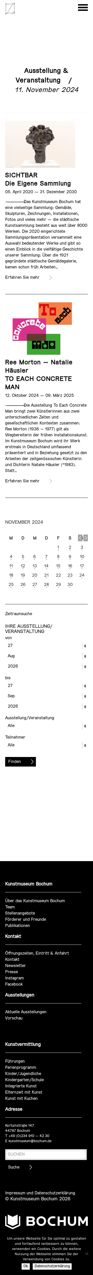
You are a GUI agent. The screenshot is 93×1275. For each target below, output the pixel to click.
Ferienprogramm (20, 1068)
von (8, 638)
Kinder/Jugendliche (23, 1074)
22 (58, 575)
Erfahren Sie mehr (22, 278)
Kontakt (12, 960)
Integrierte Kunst (21, 1086)
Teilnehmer (15, 737)
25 (11, 585)
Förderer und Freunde (25, 920)
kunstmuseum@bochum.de (30, 1141)
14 (46, 566)
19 (23, 575)
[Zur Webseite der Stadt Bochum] (46, 1224)
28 (46, 585)
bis (8, 678)
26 (23, 585)
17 (82, 566)
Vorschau (13, 1018)
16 (70, 566)
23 (70, 575)
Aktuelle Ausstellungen (26, 1012)
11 (11, 566)
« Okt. (80, 538)
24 (81, 575)
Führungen (15, 1061)
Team (10, 907)
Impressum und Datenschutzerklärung (40, 1193)
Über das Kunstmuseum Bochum (35, 901)
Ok (26, 1266)
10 (82, 557)
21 (46, 575)
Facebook (14, 984)
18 (11, 575)
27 (34, 585)
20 (34, 575)
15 (58, 566)
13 (35, 566)
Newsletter (15, 966)
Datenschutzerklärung (52, 1266)
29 (58, 585)
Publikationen (17, 926)
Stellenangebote (20, 913)
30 (70, 585)
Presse (11, 972)
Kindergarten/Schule (24, 1080)
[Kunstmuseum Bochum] (10, 13)
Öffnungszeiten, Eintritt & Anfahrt (37, 953)
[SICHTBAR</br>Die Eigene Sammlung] (40, 144)
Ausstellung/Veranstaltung (29, 718)
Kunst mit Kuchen (21, 1099)
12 (23, 566)
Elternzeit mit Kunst (23, 1092)
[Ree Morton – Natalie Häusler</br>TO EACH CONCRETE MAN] (40, 328)
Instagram (14, 978)
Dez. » (85, 538)
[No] (86, 1253)
